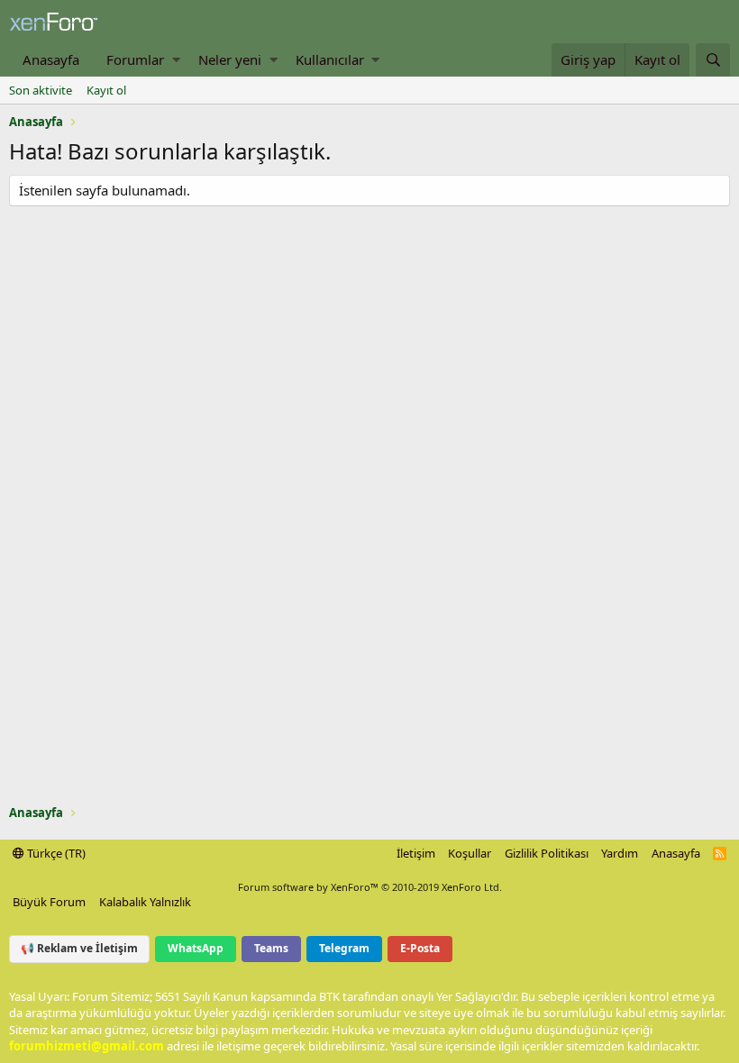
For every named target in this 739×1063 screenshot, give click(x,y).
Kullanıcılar (330, 59)
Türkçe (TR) (55, 853)
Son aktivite (40, 90)
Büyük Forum (49, 902)
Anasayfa (51, 59)
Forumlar (135, 59)
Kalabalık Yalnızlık (145, 902)
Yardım (619, 853)
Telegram (344, 948)
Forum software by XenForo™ (370, 887)
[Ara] (713, 60)
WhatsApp (196, 948)
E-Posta (420, 948)
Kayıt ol (106, 90)
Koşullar (469, 853)
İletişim (416, 853)
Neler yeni (229, 59)
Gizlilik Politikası (546, 853)
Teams (271, 948)
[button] (176, 60)
